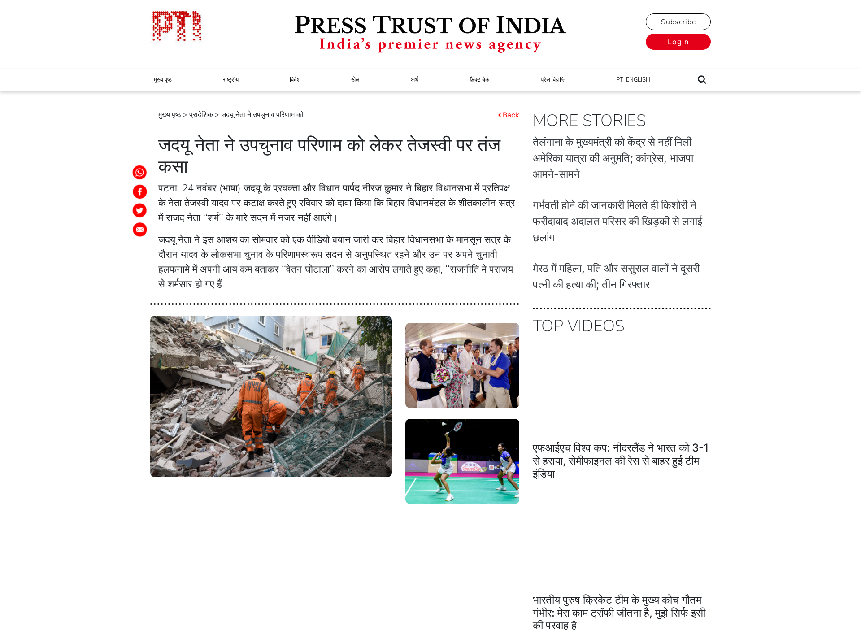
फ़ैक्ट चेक (480, 80)
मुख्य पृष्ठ (163, 80)
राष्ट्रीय (231, 80)
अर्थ (415, 80)
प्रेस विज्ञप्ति (553, 80)
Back (511, 114)
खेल (355, 80)
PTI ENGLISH (633, 80)
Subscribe (678, 22)
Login (678, 41)
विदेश (295, 80)
